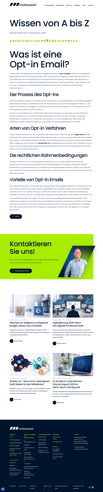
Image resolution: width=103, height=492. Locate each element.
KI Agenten (27, 445)
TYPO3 (11, 437)
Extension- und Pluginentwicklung (43, 451)
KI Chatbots (27, 464)
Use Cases (27, 478)
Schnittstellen (42, 440)
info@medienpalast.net (81, 449)
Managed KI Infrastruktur (27, 453)
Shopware (13, 462)
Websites (12, 434)
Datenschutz (23, 486)
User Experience (57, 442)
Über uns (69, 5)
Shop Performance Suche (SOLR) (15, 474)
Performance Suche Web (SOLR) (15, 454)
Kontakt (76, 434)
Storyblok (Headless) (16, 443)
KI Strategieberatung (29, 441)
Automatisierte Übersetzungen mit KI (29, 459)
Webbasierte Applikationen (42, 443)
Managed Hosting (58, 454)
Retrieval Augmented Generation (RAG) (29, 473)
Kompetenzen (49, 5)
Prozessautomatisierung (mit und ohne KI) (31, 467)
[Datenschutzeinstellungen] (3, 489)
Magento (12, 465)
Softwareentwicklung (44, 434)
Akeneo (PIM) (42, 437)
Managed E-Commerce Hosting (15, 469)
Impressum (13, 486)
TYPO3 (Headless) (15, 440)
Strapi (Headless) (15, 446)
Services (55, 447)
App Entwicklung (43, 447)
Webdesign (56, 434)
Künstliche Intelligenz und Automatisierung (30, 436)
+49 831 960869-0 (79, 447)
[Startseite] (23, 4)
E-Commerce (13, 460)
